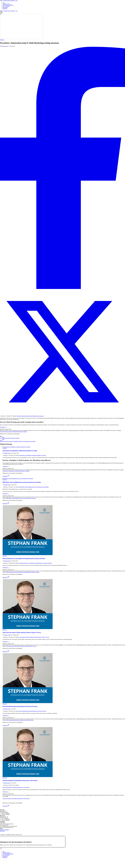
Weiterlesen (6, 476)
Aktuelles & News (6, 3)
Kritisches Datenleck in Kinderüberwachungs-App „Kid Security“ (20, 780)
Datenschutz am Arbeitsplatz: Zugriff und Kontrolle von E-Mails (20, 450)
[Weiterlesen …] (3, 427)
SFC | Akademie (6, 6)
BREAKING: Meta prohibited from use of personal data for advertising (22, 482)
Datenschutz (5, 7)
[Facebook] (62, 288)
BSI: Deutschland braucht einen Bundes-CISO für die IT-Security (20, 706)
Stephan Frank (5, 46)
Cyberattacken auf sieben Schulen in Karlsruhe (9, 438)
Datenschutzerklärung (4, 829)
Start (3, 2)
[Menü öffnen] (1, 12)
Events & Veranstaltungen (8, 5)
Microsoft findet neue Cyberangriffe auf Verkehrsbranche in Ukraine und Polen (24, 558)
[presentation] (64, 447)
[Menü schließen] (0, 849)
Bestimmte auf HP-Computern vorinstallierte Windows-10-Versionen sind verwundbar (17, 441)
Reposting (2, 39)
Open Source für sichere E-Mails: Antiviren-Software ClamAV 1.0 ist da (22, 632)
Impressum (5, 8)
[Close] (1, 848)
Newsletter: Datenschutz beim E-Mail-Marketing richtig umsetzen (30, 416)
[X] (62, 413)
